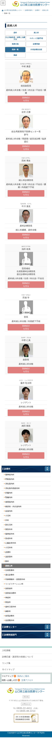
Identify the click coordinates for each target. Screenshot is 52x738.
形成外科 (8, 538)
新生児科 (8, 525)
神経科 (8, 598)
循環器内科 (9, 502)
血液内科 (8, 511)
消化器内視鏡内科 (12, 488)
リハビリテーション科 (14, 584)
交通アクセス (27, 680)
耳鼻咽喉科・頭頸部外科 (15, 579)
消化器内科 (9, 484)
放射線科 (8, 588)
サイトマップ (8, 669)
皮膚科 (8, 552)
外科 (7, 520)
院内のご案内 (23, 676)
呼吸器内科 (9, 479)
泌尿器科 (8, 557)
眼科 (7, 561)
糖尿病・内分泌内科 (13, 506)
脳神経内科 (9, 475)
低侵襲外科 (9, 620)
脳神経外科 (9, 534)
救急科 (8, 602)
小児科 (8, 516)
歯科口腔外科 (10, 607)
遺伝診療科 (9, 575)
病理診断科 (9, 616)
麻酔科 (8, 611)
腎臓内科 (8, 497)
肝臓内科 (8, 493)
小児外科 (8, 547)
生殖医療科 (9, 570)
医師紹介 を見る (26, 99)
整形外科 (8, 529)
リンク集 (6, 663)
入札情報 (6, 650)
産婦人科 (8, 566)
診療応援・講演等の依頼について (17, 657)
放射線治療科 (10, 593)
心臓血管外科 (10, 543)
